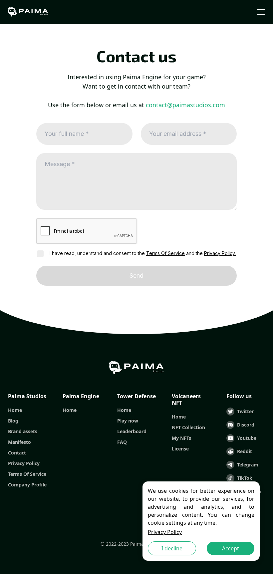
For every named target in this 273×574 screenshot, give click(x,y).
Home (15, 410)
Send (136, 275)
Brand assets (22, 431)
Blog (13, 421)
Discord (245, 425)
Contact (17, 452)
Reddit (244, 451)
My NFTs (181, 438)
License (180, 448)
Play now (127, 421)
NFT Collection (188, 427)
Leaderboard (131, 431)
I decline (171, 548)
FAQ (122, 442)
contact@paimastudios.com (185, 105)
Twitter (245, 411)
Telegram (247, 464)
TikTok (244, 478)
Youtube (246, 438)
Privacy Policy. (220, 253)
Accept (230, 548)
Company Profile (27, 484)
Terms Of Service (165, 253)
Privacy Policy (165, 532)
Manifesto (19, 442)
